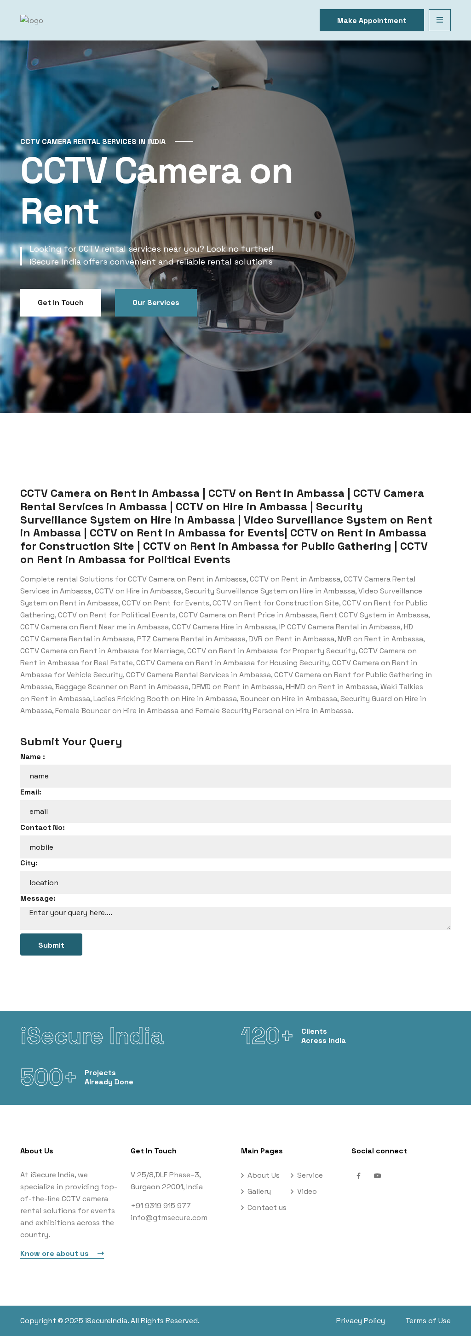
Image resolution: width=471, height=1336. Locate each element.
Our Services (155, 302)
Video (307, 1191)
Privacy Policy (360, 1320)
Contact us (267, 1207)
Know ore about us (55, 1253)
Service (310, 1175)
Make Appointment (372, 20)
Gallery (259, 1191)
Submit (51, 945)
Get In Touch (61, 302)
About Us (263, 1175)
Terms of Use (428, 1320)
